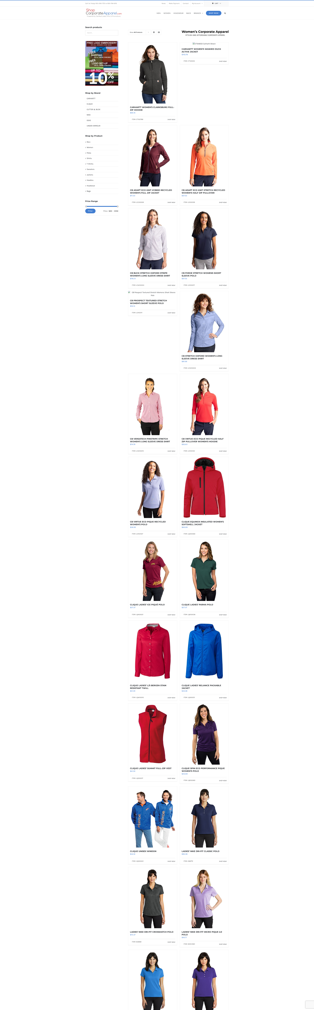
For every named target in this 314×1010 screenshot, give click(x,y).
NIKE (89, 115)
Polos (89, 153)
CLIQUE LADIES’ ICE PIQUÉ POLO (147, 604)
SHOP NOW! (171, 119)
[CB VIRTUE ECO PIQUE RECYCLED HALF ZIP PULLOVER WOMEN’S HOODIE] (204, 404)
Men (88, 142)
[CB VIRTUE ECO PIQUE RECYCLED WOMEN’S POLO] (152, 487)
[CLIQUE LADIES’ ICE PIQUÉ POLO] (152, 570)
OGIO (89, 120)
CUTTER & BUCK (93, 109)
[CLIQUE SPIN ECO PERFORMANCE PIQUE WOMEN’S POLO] (204, 734)
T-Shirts (90, 164)
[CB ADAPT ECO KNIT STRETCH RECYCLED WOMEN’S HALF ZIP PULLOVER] (204, 155)
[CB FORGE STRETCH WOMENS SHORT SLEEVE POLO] (204, 238)
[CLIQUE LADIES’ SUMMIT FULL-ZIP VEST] (152, 734)
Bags (89, 191)
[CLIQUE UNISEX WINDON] (152, 817)
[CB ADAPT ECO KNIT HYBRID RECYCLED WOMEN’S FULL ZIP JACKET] (152, 155)
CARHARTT (91, 98)
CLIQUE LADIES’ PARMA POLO (197, 604)
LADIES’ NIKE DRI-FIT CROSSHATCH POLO (151, 932)
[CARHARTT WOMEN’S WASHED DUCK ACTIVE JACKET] (204, 43)
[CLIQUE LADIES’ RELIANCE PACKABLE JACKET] (204, 651)
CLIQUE (90, 104)
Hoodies (90, 180)
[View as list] (158, 32)
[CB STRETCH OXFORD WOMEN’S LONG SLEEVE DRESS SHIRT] (204, 321)
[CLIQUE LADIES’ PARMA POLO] (204, 570)
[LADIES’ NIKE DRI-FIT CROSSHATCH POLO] (152, 897)
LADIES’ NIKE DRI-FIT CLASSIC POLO (200, 851)
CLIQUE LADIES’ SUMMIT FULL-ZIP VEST (150, 768)
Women (90, 147)
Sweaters (90, 169)
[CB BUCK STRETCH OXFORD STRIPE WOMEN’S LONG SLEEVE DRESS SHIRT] (152, 238)
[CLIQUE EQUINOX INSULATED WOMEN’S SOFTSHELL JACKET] (204, 487)
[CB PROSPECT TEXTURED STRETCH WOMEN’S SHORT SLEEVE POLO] (152, 294)
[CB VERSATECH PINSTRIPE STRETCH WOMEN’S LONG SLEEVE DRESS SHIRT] (152, 404)
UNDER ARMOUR (93, 126)
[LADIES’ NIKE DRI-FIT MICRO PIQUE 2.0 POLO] (204, 897)
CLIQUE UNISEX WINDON (143, 851)
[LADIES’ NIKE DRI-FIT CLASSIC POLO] (204, 817)
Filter (90, 211)
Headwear (91, 186)
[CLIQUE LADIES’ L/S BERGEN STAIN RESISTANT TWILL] (152, 651)
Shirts (89, 158)
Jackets (90, 175)
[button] (225, 13)
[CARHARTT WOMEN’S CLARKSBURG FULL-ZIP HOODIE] (152, 73)
